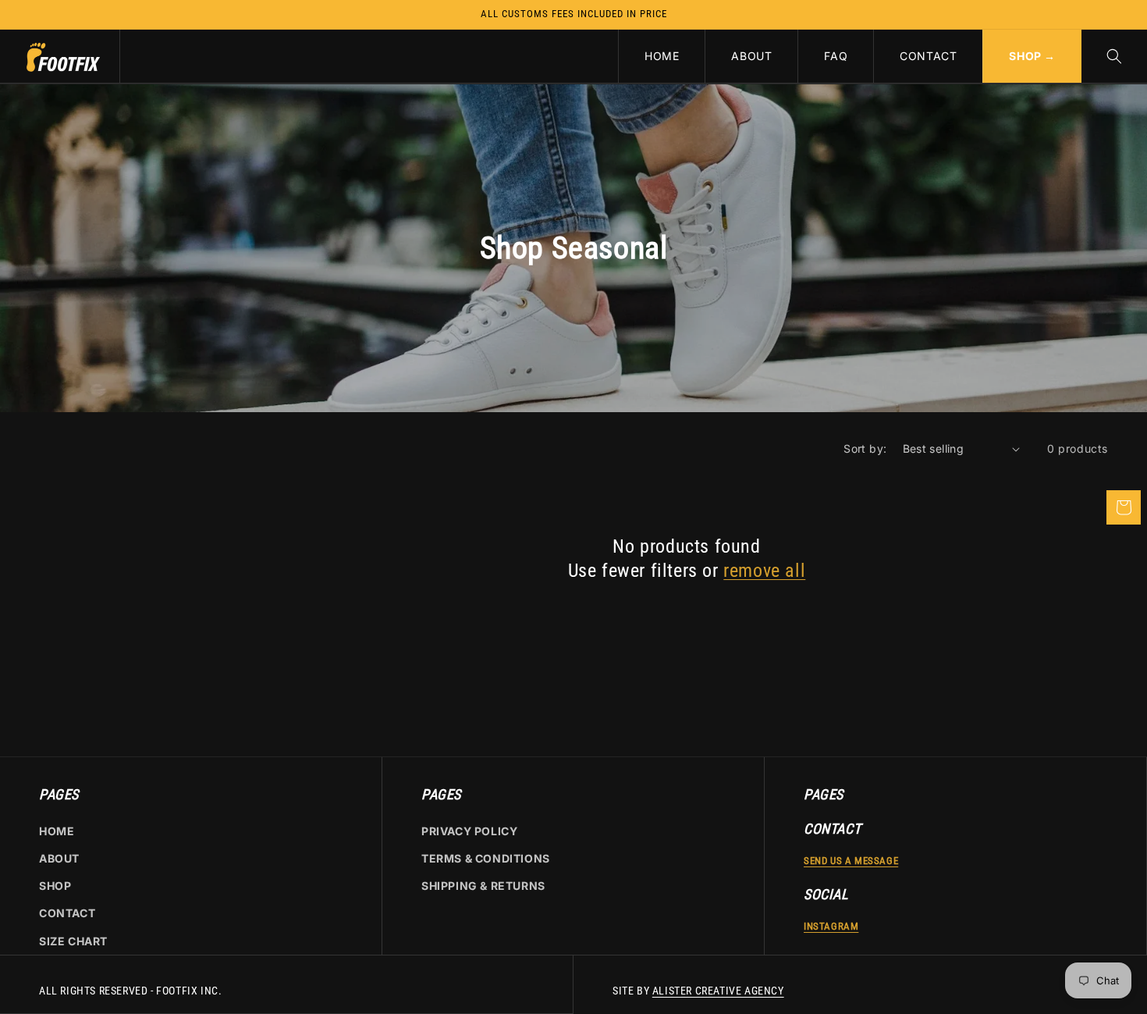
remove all (764, 571)
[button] (1114, 56)
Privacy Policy (469, 831)
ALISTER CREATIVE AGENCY (718, 990)
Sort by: (864, 448)
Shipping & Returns (483, 885)
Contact (67, 913)
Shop (55, 885)
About (59, 858)
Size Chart (73, 941)
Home (56, 831)
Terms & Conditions (485, 858)
